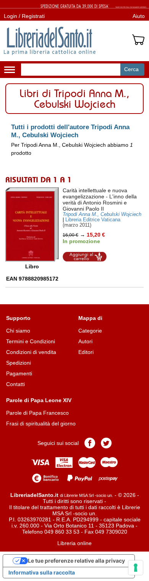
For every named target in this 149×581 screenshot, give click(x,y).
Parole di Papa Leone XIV (38, 400)
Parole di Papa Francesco (37, 413)
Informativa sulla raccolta (41, 572)
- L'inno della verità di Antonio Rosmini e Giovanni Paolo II (100, 199)
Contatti (15, 384)
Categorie (90, 331)
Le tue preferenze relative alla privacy (76, 560)
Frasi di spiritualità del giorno (41, 423)
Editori (86, 352)
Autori (85, 341)
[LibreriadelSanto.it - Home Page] (50, 41)
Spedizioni (18, 363)
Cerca (131, 69)
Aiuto (139, 16)
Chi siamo (18, 331)
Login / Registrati (24, 16)
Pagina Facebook (89, 443)
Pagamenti (19, 373)
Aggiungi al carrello (84, 256)
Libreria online (74, 543)
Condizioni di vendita (31, 352)
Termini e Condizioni (30, 341)
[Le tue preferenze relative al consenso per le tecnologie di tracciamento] (135, 567)
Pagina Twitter (106, 443)
